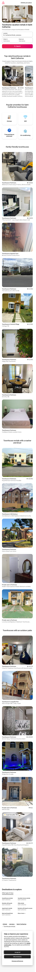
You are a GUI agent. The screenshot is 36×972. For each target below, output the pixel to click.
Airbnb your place (26, 3)
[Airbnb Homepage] (3, 2)
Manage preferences (17, 961)
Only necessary (17, 956)
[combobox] (17, 35)
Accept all (17, 952)
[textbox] (9, 41)
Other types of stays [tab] (7, 893)
